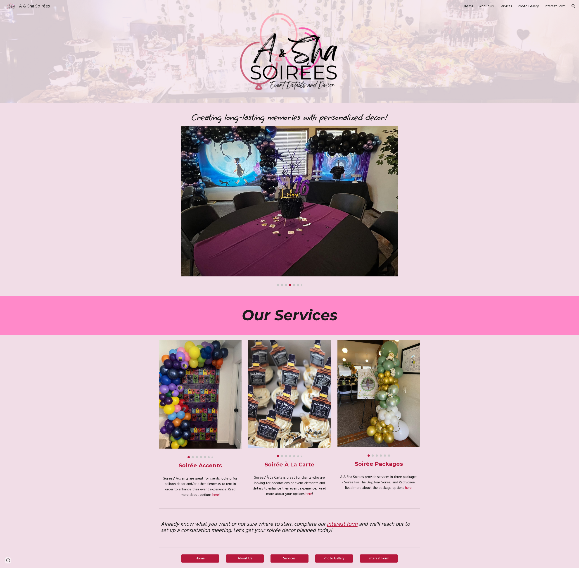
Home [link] (468, 6)
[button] (573, 6)
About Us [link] (486, 6)
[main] (289, 117)
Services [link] (506, 6)
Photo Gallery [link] (528, 6)
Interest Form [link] (555, 6)
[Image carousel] (289, 206)
